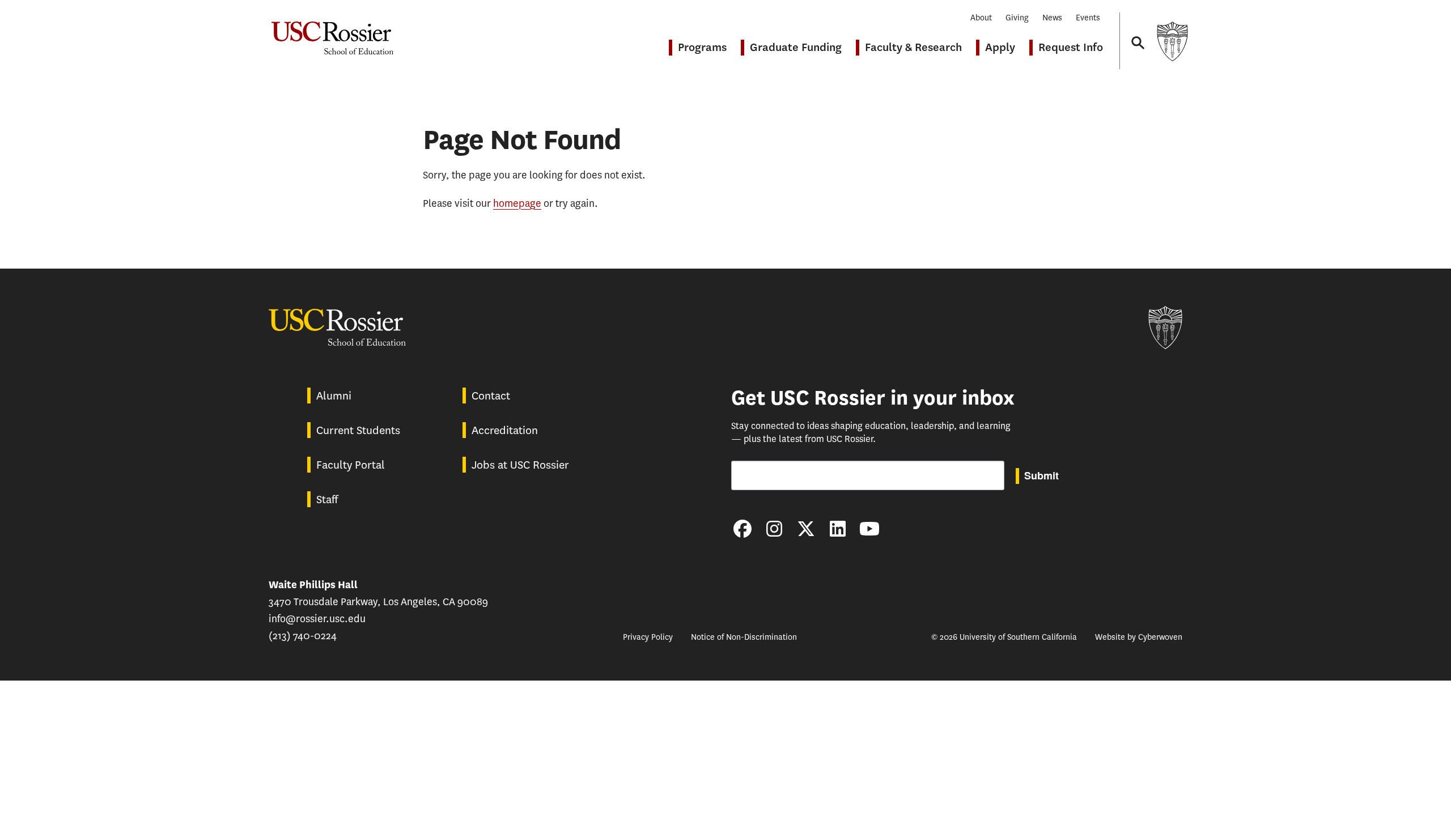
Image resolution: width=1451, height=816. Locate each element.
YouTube (869, 528)
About (981, 17)
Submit (1041, 475)
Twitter (806, 528)
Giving (1017, 17)
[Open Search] (1137, 32)
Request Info (1070, 47)
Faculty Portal (350, 465)
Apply (1000, 47)
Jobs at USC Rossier (520, 465)
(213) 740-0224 (303, 636)
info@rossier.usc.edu (317, 619)
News (1052, 17)
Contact (491, 395)
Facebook (742, 528)
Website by (1138, 637)
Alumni (333, 395)
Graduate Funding (796, 47)
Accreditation (505, 430)
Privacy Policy (648, 637)
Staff (327, 499)
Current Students (358, 430)
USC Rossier (332, 32)
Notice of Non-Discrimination (744, 637)
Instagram (774, 528)
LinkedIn (837, 528)
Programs (702, 47)
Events (1088, 17)
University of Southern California (1172, 41)
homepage (517, 203)
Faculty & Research (913, 47)
